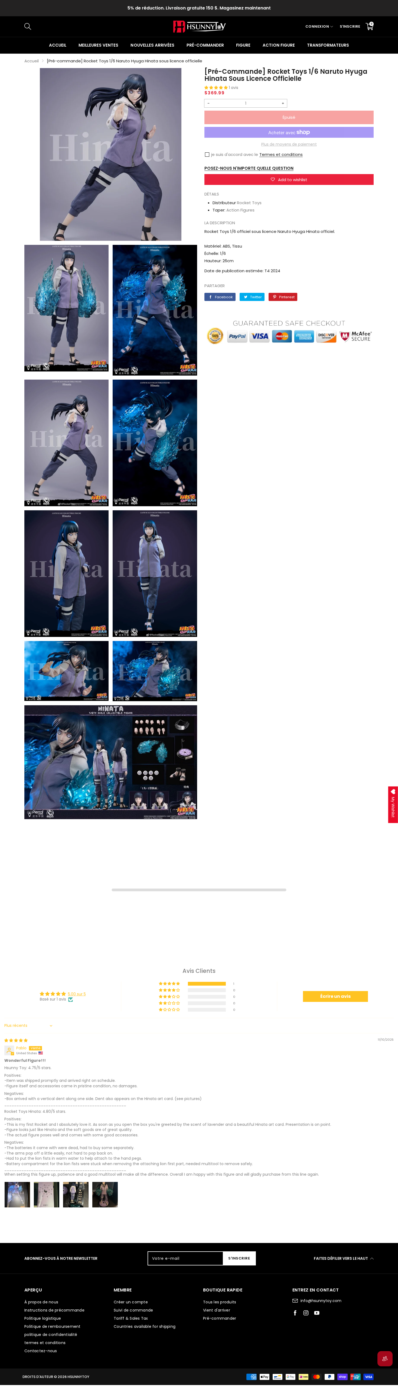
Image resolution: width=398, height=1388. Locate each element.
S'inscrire (350, 26)
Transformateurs (328, 45)
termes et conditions (45, 1342)
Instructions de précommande (54, 1310)
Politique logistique (42, 1318)
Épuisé (289, 117)
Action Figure (279, 45)
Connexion (317, 26)
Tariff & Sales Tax (131, 1318)
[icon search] (115, 26)
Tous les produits (219, 1302)
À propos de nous (41, 1302)
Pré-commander (205, 45)
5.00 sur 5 (77, 994)
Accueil (57, 45)
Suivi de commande (133, 1310)
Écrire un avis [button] (335, 996)
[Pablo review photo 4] (105, 1195)
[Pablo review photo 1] (17, 1195)
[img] (16, 1040)
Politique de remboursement (52, 1326)
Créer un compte (131, 1302)
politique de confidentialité (50, 1334)
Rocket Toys (249, 203)
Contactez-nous (40, 1351)
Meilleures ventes (98, 45)
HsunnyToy (78, 1376)
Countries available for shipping (144, 1326)
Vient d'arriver (216, 1310)
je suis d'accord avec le (234, 154)
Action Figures (240, 210)
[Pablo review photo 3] (76, 1195)
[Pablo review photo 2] (47, 1195)
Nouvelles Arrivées (152, 45)
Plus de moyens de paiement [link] (289, 144)
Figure (243, 45)
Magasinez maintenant (245, 8)
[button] (216, 87)
